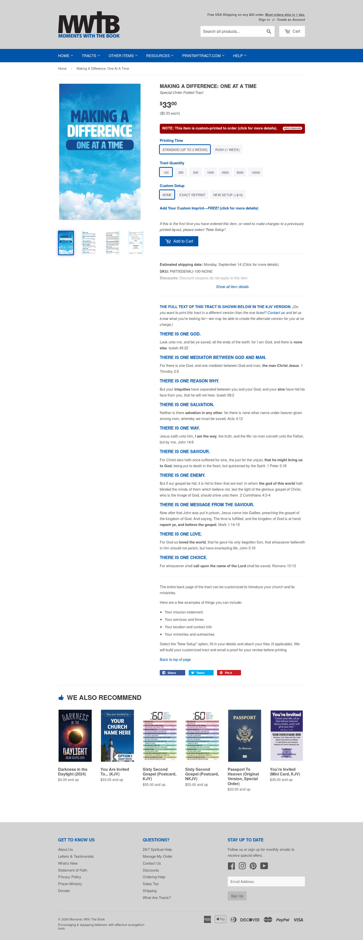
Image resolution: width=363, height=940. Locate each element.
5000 (240, 172)
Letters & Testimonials (76, 856)
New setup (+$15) (228, 194)
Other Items (122, 55)
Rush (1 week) (227, 149)
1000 (210, 172)
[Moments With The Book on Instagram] (242, 867)
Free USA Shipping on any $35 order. (256, 14)
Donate (64, 890)
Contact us (276, 312)
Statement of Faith (72, 870)
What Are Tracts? (157, 897)
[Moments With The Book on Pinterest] (253, 867)
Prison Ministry (70, 883)
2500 (225, 172)
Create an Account (291, 19)
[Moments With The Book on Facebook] (231, 867)
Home (64, 55)
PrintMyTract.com (202, 55)
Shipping (150, 890)
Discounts (151, 870)
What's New (68, 863)
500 (195, 172)
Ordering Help (154, 876)
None (167, 194)
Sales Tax (151, 883)
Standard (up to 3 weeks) (184, 149)
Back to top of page (175, 659)
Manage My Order (157, 856)
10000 (255, 172)
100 (166, 172)
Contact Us (152, 863)
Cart (296, 31)
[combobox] (238, 31)
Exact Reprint (192, 194)
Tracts (89, 55)
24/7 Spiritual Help (157, 849)
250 (180, 172)
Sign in (264, 19)
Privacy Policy (69, 876)
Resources (158, 55)
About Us (65, 849)
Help (238, 55)
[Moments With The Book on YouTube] (264, 867)
